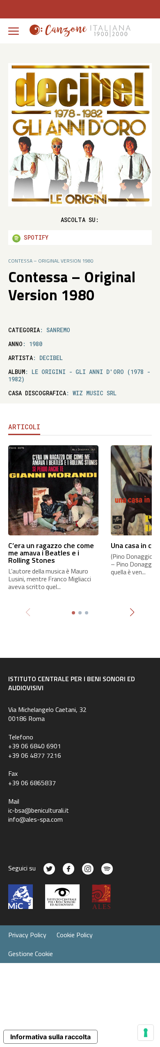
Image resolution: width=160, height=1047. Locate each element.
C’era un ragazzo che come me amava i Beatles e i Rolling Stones (51, 553)
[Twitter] (49, 869)
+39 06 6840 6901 (34, 746)
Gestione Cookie (30, 953)
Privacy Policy (27, 934)
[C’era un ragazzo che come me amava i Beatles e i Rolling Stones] (53, 489)
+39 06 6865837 (32, 783)
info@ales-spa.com (35, 819)
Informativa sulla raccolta (50, 1037)
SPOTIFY (34, 237)
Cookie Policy (75, 934)
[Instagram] (88, 869)
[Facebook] (68, 869)
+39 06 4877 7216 (34, 755)
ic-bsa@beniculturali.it (38, 810)
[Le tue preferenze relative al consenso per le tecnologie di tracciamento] (145, 1032)
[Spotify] (107, 869)
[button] (131, 612)
